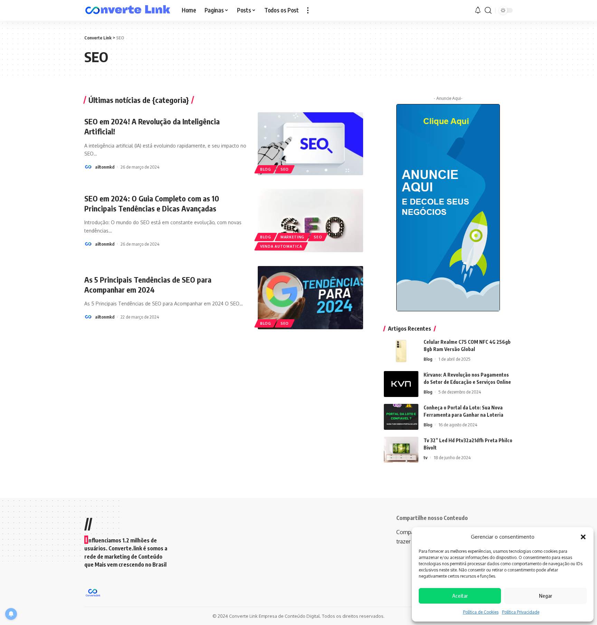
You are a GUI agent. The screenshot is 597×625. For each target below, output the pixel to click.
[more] (308, 10)
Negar (545, 596)
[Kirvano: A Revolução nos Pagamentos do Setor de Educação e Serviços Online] (401, 384)
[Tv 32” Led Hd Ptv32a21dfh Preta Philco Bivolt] (401, 450)
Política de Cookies (481, 612)
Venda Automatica (281, 246)
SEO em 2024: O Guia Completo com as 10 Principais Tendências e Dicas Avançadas (151, 203)
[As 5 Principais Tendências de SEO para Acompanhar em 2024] (310, 297)
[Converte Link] (127, 10)
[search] (488, 10)
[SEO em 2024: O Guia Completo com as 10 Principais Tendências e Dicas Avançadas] (310, 220)
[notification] (477, 10)
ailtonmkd (104, 167)
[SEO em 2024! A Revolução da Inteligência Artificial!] (310, 144)
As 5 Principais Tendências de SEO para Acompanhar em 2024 (147, 284)
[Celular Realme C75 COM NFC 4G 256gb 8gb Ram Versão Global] (401, 351)
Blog (265, 169)
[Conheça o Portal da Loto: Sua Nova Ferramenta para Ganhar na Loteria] (401, 417)
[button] (583, 536)
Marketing (292, 237)
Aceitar (460, 596)
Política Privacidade (520, 612)
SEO (285, 169)
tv (425, 457)
